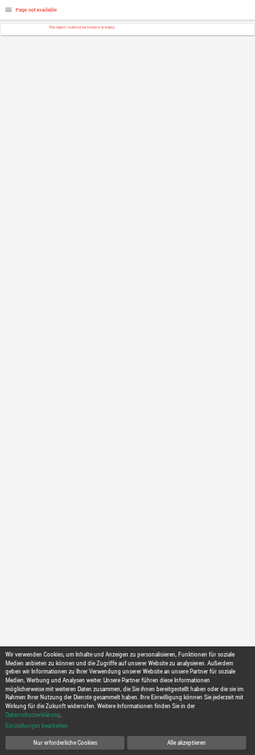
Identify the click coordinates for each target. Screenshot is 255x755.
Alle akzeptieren (186, 742)
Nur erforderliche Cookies (65, 742)
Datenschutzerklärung (33, 714)
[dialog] (127, 700)
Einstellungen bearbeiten (36, 725)
